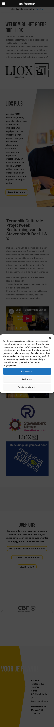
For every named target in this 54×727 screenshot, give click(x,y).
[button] (49, 337)
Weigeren (27, 379)
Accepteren (27, 371)
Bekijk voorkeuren (27, 387)
